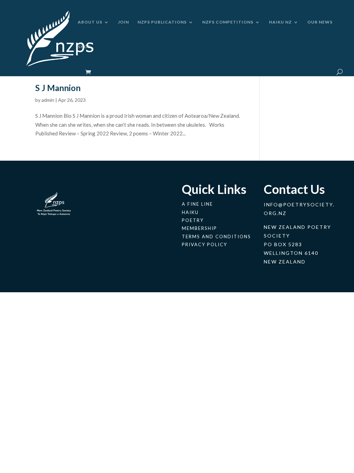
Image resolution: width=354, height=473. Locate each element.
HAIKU (190, 212)
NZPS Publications (162, 22)
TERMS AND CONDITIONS (216, 236)
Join (123, 22)
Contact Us (294, 189)
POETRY (193, 220)
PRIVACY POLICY (204, 244)
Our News (320, 22)
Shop (84, 46)
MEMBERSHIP (199, 228)
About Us (90, 22)
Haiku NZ (280, 22)
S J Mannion (58, 88)
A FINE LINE (197, 204)
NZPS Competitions (227, 22)
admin (47, 100)
